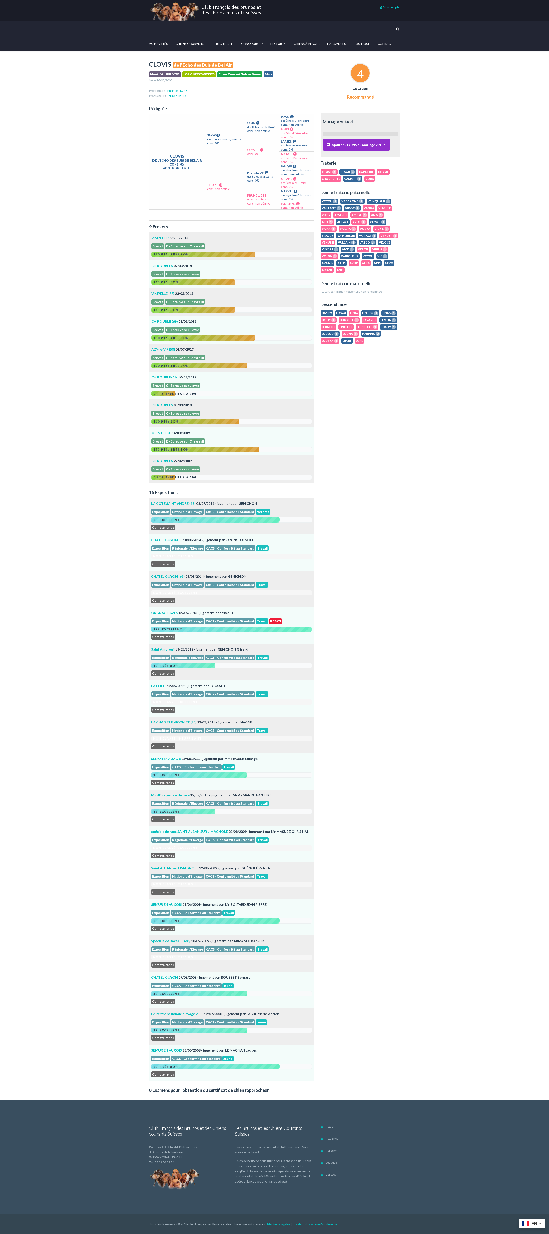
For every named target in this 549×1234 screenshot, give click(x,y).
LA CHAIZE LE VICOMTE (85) (173, 722)
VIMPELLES (160, 238)
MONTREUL (161, 433)
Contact (385, 43)
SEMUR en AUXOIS (166, 758)
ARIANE (327, 270)
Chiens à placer (307, 43)
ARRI (377, 263)
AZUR (358, 222)
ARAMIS (327, 263)
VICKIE (381, 229)
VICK (347, 249)
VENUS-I (388, 235)
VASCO (367, 242)
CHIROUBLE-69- (164, 377)
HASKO (327, 313)
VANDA (369, 208)
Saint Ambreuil (163, 649)
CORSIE (383, 172)
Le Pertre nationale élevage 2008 (177, 1014)
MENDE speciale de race (170, 795)
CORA (369, 179)
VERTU (363, 249)
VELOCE (384, 242)
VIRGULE (384, 208)
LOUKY (388, 327)
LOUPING (370, 334)
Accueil (330, 1126)
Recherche (225, 43)
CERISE (328, 172)
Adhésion (331, 1150)
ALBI (327, 222)
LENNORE (328, 327)
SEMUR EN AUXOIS (166, 904)
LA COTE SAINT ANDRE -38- (173, 503)
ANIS (376, 215)
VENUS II (328, 242)
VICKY (326, 215)
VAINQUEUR (378, 201)
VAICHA (347, 229)
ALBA (366, 263)
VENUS (379, 249)
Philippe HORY (177, 90)
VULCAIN (346, 242)
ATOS (341, 263)
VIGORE (329, 249)
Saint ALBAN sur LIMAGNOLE (174, 868)
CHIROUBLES (162, 266)
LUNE (359, 340)
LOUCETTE (366, 327)
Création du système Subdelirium (315, 1224)
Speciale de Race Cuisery (170, 941)
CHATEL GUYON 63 (166, 540)
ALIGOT (342, 222)
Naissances (336, 43)
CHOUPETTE (331, 179)
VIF (381, 256)
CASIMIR (352, 179)
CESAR (347, 172)
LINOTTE (346, 327)
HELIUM (369, 313)
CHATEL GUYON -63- (168, 576)
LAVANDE (369, 320)
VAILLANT (331, 208)
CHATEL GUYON (164, 977)
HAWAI (341, 313)
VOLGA (329, 256)
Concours (250, 43)
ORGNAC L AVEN (164, 613)
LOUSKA (329, 340)
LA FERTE (158, 686)
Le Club (276, 43)
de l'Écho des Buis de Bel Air (203, 65)
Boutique (362, 43)
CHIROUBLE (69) (164, 321)
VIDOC (351, 208)
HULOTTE (348, 320)
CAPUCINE (366, 172)
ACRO (389, 263)
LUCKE (347, 340)
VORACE (367, 235)
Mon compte (391, 7)
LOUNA (350, 334)
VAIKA (328, 229)
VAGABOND (351, 201)
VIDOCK (327, 235)
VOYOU (329, 201)
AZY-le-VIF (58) (163, 349)
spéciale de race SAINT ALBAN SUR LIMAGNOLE (189, 831)
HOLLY (328, 320)
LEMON (387, 320)
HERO (388, 313)
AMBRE (358, 215)
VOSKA (365, 229)
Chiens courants (190, 43)
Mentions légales (278, 1224)
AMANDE (340, 215)
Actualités (158, 43)
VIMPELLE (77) (162, 293)
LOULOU (329, 334)
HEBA (354, 313)
